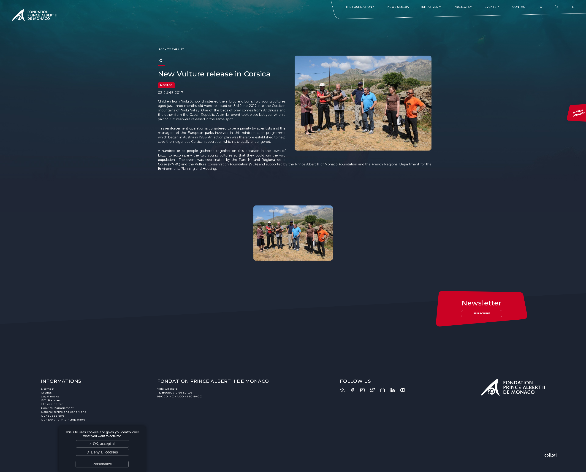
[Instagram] (364, 390)
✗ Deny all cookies (102, 452)
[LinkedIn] (394, 390)
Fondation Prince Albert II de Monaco (34, 16)
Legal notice (50, 396)
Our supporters (53, 415)
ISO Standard (51, 400)
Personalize (102, 464)
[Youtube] (405, 390)
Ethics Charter (52, 404)
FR (572, 6)
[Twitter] (374, 390)
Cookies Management (57, 408)
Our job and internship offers (63, 419)
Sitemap (47, 388)
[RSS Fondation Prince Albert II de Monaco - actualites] (344, 390)
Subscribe (481, 313)
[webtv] (384, 390)
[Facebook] (354, 390)
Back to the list (171, 49)
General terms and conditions (63, 411)
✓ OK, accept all (102, 444)
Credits (46, 392)
